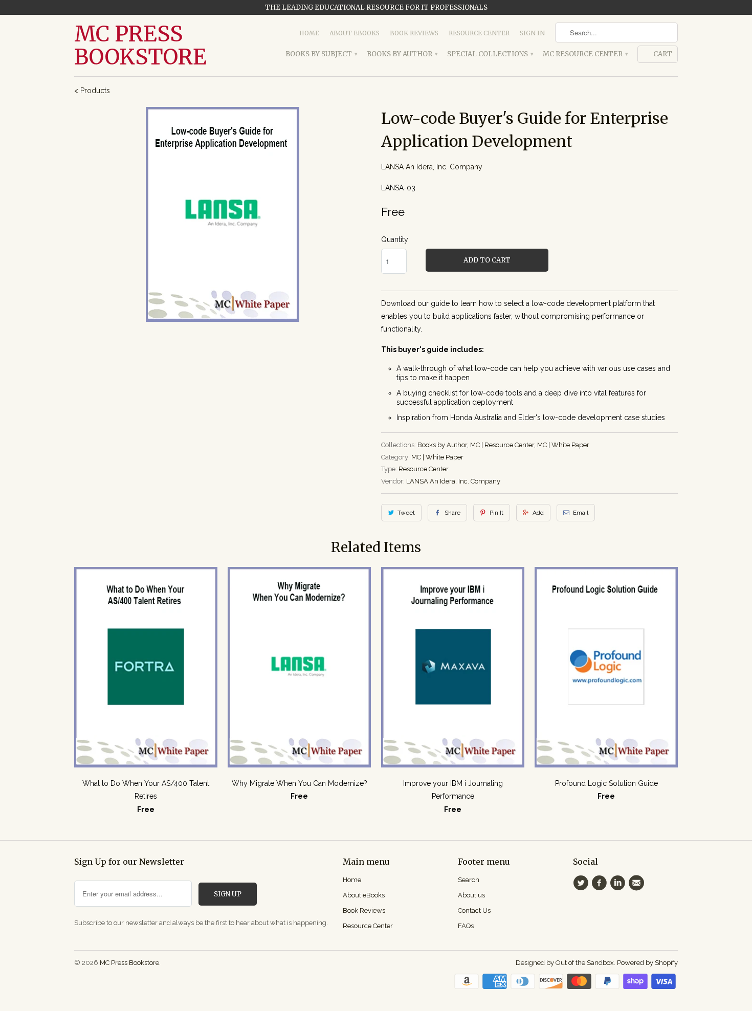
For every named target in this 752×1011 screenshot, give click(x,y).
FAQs (466, 926)
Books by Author (402, 54)
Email (580, 512)
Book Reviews (414, 33)
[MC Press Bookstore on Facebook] (600, 883)
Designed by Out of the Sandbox (565, 962)
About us (471, 895)
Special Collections (490, 54)
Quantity (394, 239)
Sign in (532, 33)
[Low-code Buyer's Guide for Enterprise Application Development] (222, 214)
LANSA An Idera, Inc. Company (431, 167)
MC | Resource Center (502, 445)
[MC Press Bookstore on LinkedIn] (619, 883)
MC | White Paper (563, 445)
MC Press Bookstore (140, 46)
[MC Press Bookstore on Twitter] (582, 883)
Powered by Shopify (647, 962)
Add (538, 512)
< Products (92, 90)
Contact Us (474, 910)
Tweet (406, 512)
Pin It (496, 512)
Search (468, 880)
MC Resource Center (585, 54)
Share (452, 512)
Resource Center (479, 33)
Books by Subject (321, 54)
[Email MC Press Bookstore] (638, 883)
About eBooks (354, 33)
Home (309, 33)
